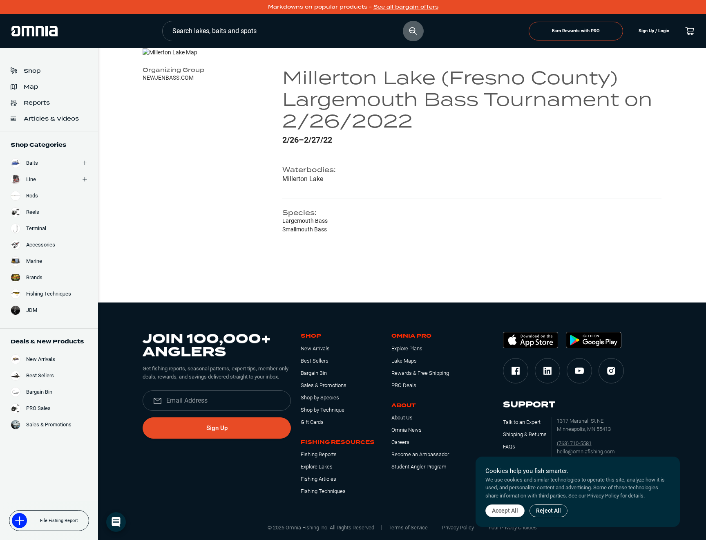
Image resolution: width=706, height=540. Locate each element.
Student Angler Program (419, 467)
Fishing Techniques (323, 491)
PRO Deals (403, 385)
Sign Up (217, 428)
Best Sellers (314, 361)
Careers (400, 442)
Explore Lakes (317, 467)
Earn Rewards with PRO (576, 31)
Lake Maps (404, 361)
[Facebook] (515, 370)
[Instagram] (611, 370)
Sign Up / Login (654, 31)
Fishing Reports (319, 454)
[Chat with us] (116, 522)
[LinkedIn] (547, 370)
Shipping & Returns (525, 434)
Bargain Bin (314, 373)
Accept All (505, 510)
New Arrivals (315, 348)
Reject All (548, 510)
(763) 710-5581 (574, 443)
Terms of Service (408, 527)
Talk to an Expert (522, 422)
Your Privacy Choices (512, 527)
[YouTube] (579, 370)
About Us (402, 418)
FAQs (509, 447)
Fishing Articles (318, 479)
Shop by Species (320, 397)
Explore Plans (406, 348)
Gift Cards (312, 422)
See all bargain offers (405, 6)
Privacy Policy (458, 527)
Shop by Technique (322, 410)
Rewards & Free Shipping (420, 373)
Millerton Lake (302, 179)
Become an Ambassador (420, 454)
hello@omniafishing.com (586, 451)
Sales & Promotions (323, 385)
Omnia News (406, 430)
